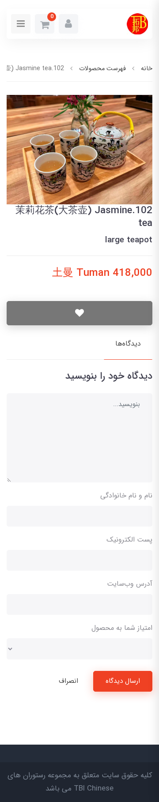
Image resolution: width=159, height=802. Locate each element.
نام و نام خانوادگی (126, 495)
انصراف (68, 681)
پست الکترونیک (129, 539)
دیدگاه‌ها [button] (128, 343)
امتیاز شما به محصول (121, 627)
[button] (68, 24)
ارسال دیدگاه (123, 681)
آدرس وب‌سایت (129, 583)
